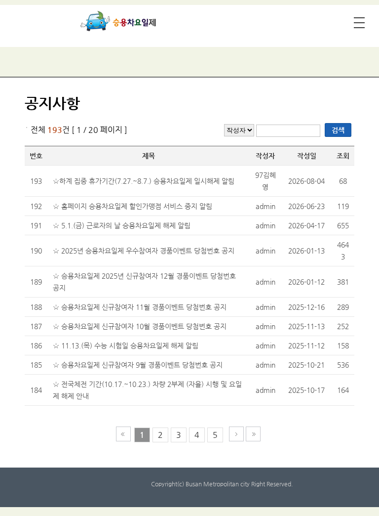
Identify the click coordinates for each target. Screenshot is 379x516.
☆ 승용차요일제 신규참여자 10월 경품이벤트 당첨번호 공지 (140, 326)
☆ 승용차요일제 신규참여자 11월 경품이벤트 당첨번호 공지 (140, 307)
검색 (338, 130)
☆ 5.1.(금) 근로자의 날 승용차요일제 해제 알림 (121, 225)
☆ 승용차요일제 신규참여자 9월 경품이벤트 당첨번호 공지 (138, 365)
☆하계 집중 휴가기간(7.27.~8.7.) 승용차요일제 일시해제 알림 (143, 181)
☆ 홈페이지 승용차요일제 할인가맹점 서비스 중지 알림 (132, 206)
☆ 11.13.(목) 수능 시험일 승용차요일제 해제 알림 (125, 345)
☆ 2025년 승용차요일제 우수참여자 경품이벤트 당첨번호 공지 (143, 251)
